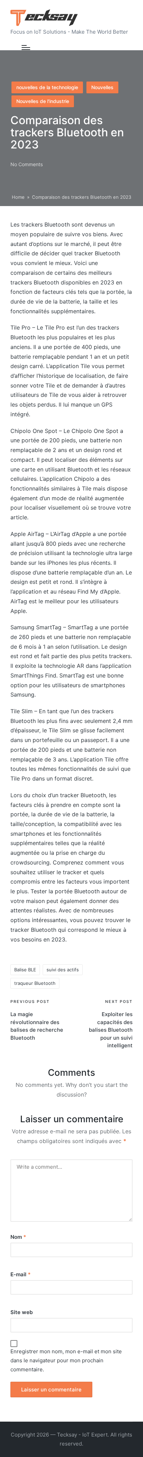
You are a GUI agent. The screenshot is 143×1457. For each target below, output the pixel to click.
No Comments (26, 164)
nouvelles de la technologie (47, 87)
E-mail (20, 1274)
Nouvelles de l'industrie (42, 101)
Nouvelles (102, 87)
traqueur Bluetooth (35, 983)
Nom (18, 1237)
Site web (21, 1312)
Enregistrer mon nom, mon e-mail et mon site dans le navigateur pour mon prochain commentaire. (66, 1360)
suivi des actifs (63, 969)
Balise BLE (25, 969)
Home (18, 197)
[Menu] (26, 47)
